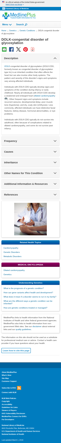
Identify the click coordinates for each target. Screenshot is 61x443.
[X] (18, 49)
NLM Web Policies (9, 398)
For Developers (8, 420)
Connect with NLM (9, 392)
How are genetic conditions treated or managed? (25, 308)
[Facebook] (11, 49)
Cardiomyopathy (11, 248)
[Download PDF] (32, 49)
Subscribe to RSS (9, 388)
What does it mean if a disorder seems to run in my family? (30, 297)
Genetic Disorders (12, 252)
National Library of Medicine (17, 9)
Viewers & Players (9, 410)
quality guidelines (23, 329)
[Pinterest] (25, 49)
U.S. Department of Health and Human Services (21, 431)
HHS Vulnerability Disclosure (13, 413)
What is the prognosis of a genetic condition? (24, 288)
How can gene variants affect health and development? (28, 292)
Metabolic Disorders (12, 256)
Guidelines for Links (10, 407)
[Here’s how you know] (30, 3)
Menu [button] (5, 24)
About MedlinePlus (9, 372)
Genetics (7, 274)
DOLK (7, 66)
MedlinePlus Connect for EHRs (14, 416)
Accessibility (7, 404)
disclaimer (37, 326)
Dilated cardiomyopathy (14, 270)
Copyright (6, 401)
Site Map (5, 378)
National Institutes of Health (13, 434)
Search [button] (20, 24)
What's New (6, 375)
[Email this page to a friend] (4, 49)
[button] (55, 58)
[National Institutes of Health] (4, 8)
